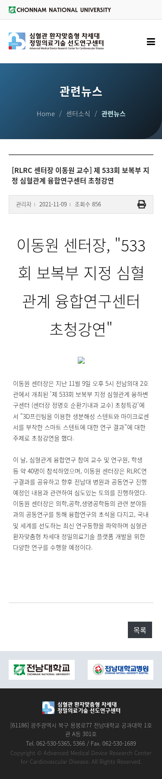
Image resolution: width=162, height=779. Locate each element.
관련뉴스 (114, 113)
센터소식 (78, 113)
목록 (139, 630)
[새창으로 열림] (55, 670)
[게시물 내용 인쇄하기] (141, 204)
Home (46, 113)
